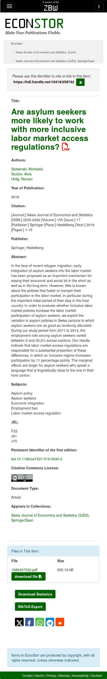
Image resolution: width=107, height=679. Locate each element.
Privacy (51, 675)
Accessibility (80, 675)
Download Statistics (35, 594)
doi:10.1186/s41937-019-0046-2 (36, 458)
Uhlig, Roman (22, 178)
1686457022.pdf (24, 569)
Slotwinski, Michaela (27, 168)
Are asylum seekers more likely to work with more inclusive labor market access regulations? (49, 129)
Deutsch (96, 675)
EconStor (16, 43)
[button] (19, 622)
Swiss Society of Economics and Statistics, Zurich (46, 52)
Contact (27, 675)
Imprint (39, 675)
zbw (51, 8)
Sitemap (64, 675)
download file (27, 576)
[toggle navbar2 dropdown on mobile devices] (99, 6)
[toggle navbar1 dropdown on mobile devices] (9, 6)
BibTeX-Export (30, 606)
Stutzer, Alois (21, 173)
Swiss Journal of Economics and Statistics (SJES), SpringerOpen (55, 61)
